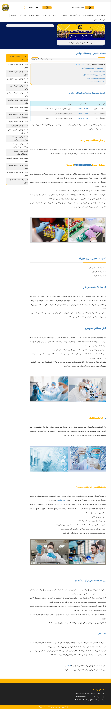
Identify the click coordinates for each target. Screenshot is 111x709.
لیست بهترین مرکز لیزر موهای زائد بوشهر (18, 131)
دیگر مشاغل (46, 15)
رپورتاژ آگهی (22, 15)
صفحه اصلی (101, 15)
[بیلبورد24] (5, 7)
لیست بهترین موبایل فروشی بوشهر (18, 109)
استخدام (13, 15)
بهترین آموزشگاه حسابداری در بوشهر (18, 181)
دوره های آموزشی (34, 15)
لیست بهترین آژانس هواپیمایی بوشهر (17, 101)
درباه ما (102, 19)
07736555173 (83, 113)
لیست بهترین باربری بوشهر (19, 125)
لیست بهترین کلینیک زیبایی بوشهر (18, 87)
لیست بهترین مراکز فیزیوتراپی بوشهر (18, 167)
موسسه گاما (89, 43)
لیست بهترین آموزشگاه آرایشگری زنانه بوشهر (20, 138)
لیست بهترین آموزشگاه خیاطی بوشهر (17, 73)
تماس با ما (94, 19)
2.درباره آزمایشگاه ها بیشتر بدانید (96, 72)
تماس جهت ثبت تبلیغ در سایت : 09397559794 (90, 693)
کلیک (69, 665)
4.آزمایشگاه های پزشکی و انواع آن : (96, 78)
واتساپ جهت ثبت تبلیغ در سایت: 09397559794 (89, 700)
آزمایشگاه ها (61, 500)
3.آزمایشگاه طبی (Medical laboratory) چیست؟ (92, 75)
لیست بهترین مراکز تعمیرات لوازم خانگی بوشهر (18, 116)
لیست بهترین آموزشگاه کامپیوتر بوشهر (17, 174)
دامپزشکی (64, 15)
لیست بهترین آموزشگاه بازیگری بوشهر (17, 80)
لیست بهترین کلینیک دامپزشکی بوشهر (17, 94)
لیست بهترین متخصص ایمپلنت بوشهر (17, 160)
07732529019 (83, 108)
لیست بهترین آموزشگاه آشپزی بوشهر (17, 66)
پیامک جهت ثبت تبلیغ (35, 7)
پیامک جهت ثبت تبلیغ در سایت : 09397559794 (90, 697)
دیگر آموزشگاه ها (75, 15)
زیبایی (55, 15)
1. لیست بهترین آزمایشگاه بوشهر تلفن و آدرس (93, 68)
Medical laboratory (83, 165)
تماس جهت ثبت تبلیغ (78, 7)
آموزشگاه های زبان (88, 15)
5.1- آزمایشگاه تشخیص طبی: (97, 82)
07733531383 (83, 118)
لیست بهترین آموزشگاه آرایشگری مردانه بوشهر (20, 145)
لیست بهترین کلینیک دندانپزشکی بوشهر (21, 152)
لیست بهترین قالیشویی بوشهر (18, 121)
